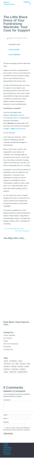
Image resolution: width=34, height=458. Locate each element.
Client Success (7, 363)
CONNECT (7, 454)
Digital (17, 363)
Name (5, 415)
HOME (5, 444)
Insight (5, 341)
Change (20, 361)
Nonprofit (27, 366)
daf (13, 363)
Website (6, 422)
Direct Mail (22, 363)
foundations (6, 366)
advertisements (15, 128)
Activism (6, 361)
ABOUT (6, 446)
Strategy (6, 372)
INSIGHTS (6, 452)
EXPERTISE (7, 448)
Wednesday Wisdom (22, 372)
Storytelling (7, 346)
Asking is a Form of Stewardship (16, 299)
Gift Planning (7, 338)
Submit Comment (8, 433)
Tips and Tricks (12, 372)
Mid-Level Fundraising (10, 344)
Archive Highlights (14, 54)
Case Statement (13, 361)
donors (28, 363)
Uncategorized (8, 349)
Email (5, 418)
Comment (7, 400)
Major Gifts (20, 366)
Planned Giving (14, 369)
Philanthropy (7, 369)
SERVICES (7, 450)
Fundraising (13, 366)
